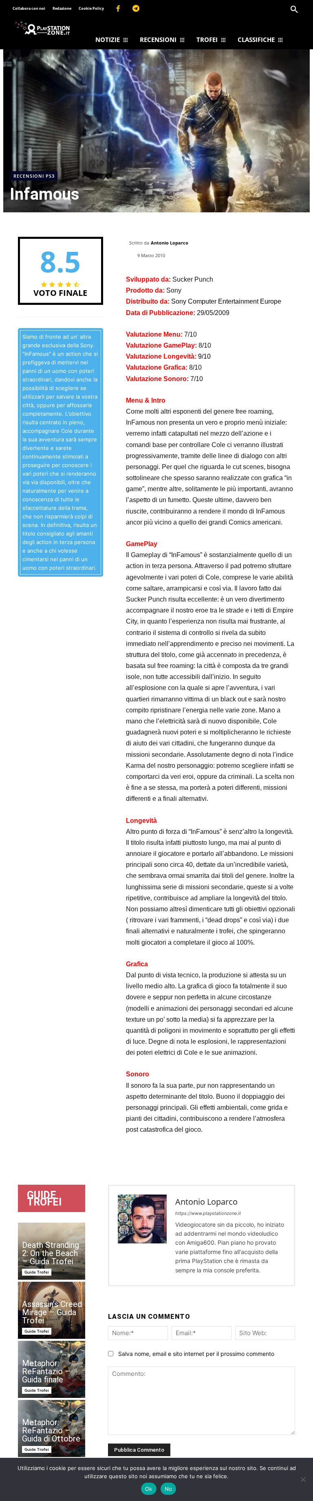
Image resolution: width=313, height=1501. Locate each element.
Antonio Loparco (169, 243)
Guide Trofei (36, 1272)
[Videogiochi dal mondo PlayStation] (42, 28)
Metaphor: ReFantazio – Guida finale (46, 1371)
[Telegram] (136, 9)
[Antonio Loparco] (142, 1235)
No (168, 1489)
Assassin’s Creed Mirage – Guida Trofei (52, 1312)
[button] (294, 10)
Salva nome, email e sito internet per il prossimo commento (196, 1353)
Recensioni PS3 (34, 176)
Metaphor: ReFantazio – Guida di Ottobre (51, 1430)
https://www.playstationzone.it (208, 1213)
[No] (303, 1479)
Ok (148, 1489)
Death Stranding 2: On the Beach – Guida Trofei (50, 1253)
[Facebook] (118, 9)
